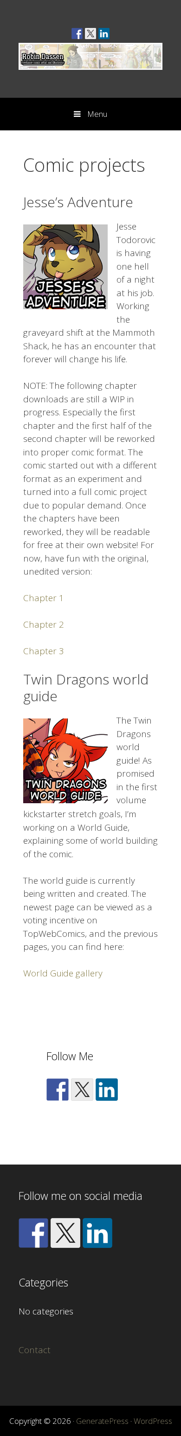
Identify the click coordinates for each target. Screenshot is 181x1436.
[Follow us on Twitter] (90, 33)
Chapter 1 (43, 598)
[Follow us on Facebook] (77, 33)
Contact (35, 1350)
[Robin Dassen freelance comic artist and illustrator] (90, 55)
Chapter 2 (43, 624)
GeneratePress (102, 1421)
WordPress (153, 1421)
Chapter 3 (43, 651)
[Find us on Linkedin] (104, 33)
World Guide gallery (63, 973)
